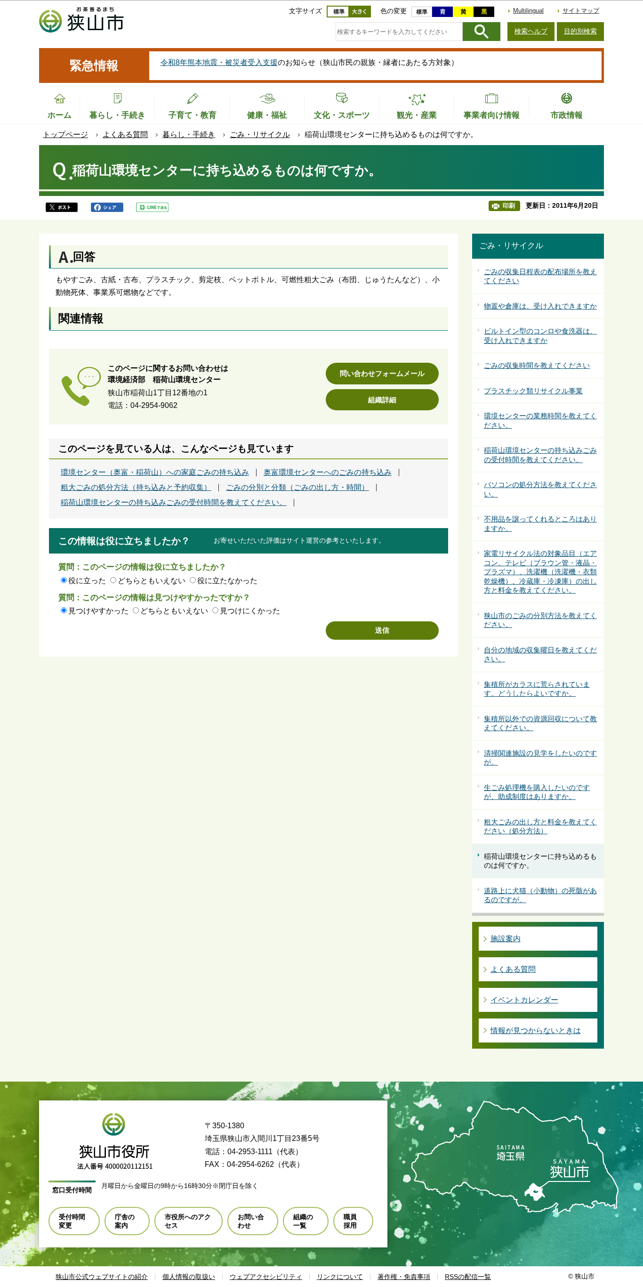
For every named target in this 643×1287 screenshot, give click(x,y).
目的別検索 (580, 31)
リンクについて (340, 1276)
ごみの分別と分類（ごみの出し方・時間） (297, 487)
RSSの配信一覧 (468, 1276)
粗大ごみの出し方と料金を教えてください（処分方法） (540, 826)
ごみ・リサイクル (260, 134)
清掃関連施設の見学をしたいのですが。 (540, 757)
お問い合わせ (251, 1221)
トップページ (65, 134)
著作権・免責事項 (404, 1276)
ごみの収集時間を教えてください (537, 365)
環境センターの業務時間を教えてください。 (540, 420)
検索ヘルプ (530, 31)
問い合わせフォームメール (382, 373)
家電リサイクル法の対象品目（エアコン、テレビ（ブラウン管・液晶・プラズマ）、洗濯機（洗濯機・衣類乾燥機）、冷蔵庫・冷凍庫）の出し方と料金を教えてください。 (540, 571)
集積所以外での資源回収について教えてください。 (540, 723)
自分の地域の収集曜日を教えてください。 (540, 654)
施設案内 (505, 939)
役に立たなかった (227, 581)
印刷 (509, 205)
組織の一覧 (303, 1221)
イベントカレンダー (524, 1000)
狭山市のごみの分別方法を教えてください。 (540, 620)
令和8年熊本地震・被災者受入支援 (219, 62)
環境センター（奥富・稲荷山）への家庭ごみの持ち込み (155, 472)
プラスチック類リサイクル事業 (533, 391)
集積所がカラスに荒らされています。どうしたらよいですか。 (537, 689)
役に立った (87, 581)
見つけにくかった (250, 611)
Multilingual (528, 10)
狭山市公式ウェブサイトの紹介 (102, 1276)
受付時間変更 (72, 1221)
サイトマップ (581, 10)
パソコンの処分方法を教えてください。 (540, 489)
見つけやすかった (98, 611)
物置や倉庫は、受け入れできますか (540, 306)
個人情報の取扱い (188, 1276)
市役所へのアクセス (188, 1221)
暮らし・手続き (188, 134)
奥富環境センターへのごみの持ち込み (328, 472)
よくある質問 (125, 134)
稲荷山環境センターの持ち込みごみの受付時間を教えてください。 (174, 502)
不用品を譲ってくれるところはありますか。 (540, 523)
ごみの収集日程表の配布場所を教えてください (540, 276)
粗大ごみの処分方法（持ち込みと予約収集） (136, 487)
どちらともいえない (151, 581)
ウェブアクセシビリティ (266, 1276)
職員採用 (350, 1221)
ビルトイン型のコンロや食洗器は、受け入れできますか (540, 335)
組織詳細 (382, 400)
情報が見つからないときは (535, 1030)
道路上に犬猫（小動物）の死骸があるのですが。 (540, 895)
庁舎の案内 (125, 1221)
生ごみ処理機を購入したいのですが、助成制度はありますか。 (537, 792)
